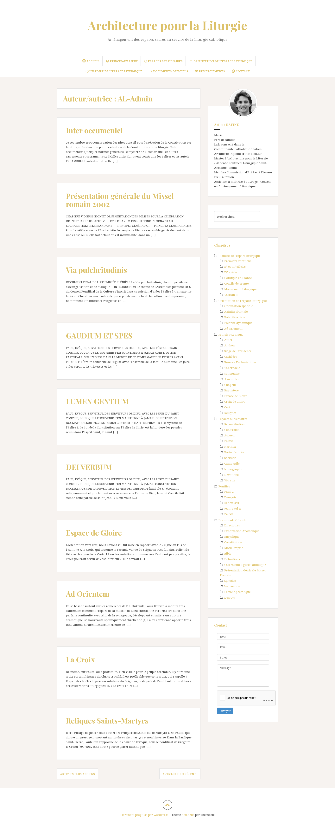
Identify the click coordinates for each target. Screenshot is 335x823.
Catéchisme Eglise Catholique (245, 565)
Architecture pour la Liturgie (167, 25)
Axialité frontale (236, 311)
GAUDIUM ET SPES (99, 335)
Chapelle (230, 385)
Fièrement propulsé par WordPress (144, 815)
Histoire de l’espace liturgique (239, 256)
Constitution (233, 542)
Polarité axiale (234, 317)
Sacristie (230, 458)
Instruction (232, 586)
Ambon (229, 345)
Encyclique (231, 536)
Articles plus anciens (77, 774)
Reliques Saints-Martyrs (107, 720)
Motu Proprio (233, 548)
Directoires (232, 525)
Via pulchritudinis (96, 270)
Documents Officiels (232, 520)
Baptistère (231, 390)
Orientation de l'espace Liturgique (242, 301)
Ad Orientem (87, 594)
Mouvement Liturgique (240, 289)
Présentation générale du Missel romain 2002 (120, 200)
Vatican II (231, 295)
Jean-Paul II (232, 508)
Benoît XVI (231, 503)
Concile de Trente (236, 283)
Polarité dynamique (238, 323)
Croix (228, 407)
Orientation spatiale (238, 306)
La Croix (80, 659)
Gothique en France (238, 278)
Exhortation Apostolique (241, 531)
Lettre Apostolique (237, 592)
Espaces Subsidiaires (232, 419)
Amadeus (188, 815)
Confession (232, 430)
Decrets (229, 597)
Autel (228, 340)
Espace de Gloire (94, 532)
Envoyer (225, 711)
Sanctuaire (232, 373)
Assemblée (231, 379)
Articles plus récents (179, 774)
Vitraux (229, 480)
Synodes (230, 580)
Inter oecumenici (94, 130)
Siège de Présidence (238, 351)
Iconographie (233, 469)
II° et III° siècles (235, 266)
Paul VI (229, 491)
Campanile (232, 463)
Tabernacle (232, 368)
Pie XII (228, 514)
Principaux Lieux (230, 334)
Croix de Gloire (234, 401)
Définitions (232, 559)
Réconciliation (234, 424)
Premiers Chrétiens (237, 261)
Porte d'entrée (234, 452)
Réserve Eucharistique (240, 362)
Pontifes (224, 486)
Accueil (229, 435)
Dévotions (231, 475)
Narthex (230, 446)
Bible (227, 553)
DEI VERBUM (89, 467)
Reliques (230, 413)
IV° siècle (230, 272)
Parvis (228, 441)
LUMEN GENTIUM (97, 401)
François (230, 497)
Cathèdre (230, 356)
